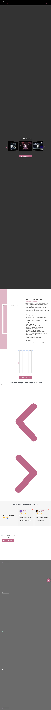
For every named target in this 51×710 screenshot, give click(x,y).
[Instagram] (36, 550)
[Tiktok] (46, 550)
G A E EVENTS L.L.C (8, 515)
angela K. (25, 510)
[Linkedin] (44, 550)
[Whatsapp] (49, 580)
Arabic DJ (32, 301)
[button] (46, 3)
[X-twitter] (41, 550)
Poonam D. (41, 510)
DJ (35, 301)
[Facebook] (39, 550)
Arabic (27, 301)
